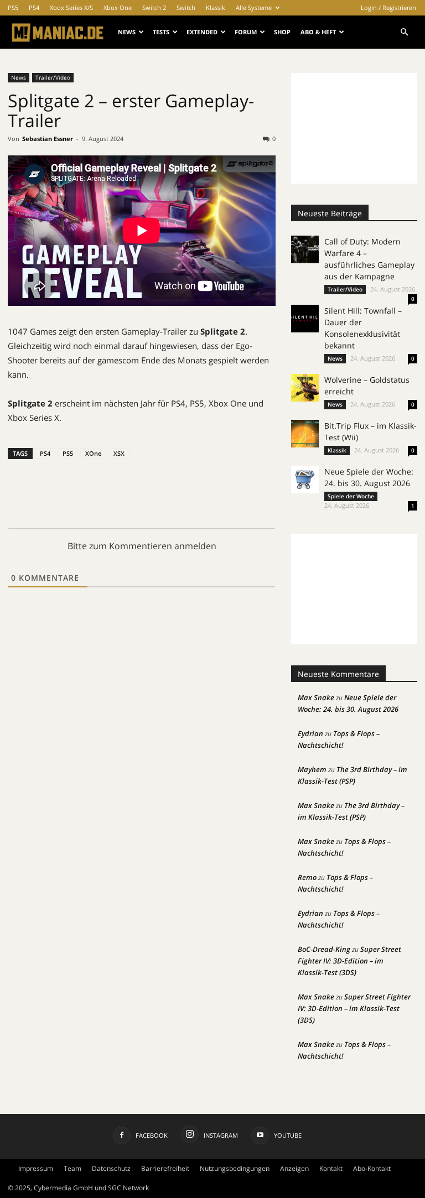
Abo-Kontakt (372, 1168)
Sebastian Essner (47, 138)
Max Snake (316, 697)
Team (72, 1168)
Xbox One (117, 7)
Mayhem (312, 769)
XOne (93, 453)
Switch (186, 7)
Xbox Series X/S (71, 7)
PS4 (34, 7)
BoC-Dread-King (324, 949)
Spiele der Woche (351, 496)
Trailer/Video (52, 77)
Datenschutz (111, 1168)
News (127, 32)
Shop (282, 32)
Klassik (215, 7)
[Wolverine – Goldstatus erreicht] (305, 388)
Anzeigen (294, 1168)
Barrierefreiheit (165, 1168)
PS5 (13, 7)
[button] (404, 32)
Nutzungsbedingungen (234, 1168)
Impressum (35, 1168)
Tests (161, 32)
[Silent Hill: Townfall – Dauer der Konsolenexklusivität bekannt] (305, 318)
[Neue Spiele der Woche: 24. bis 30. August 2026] (305, 479)
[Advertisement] (354, 128)
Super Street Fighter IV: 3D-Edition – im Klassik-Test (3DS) (349, 960)
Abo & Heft (318, 32)
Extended (201, 32)
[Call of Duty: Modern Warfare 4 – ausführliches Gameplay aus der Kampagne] (305, 249)
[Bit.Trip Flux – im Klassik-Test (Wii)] (305, 433)
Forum (246, 32)
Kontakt (331, 1168)
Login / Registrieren (388, 7)
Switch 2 (154, 7)
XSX (119, 453)
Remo (307, 877)
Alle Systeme (254, 7)
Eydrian (310, 733)
